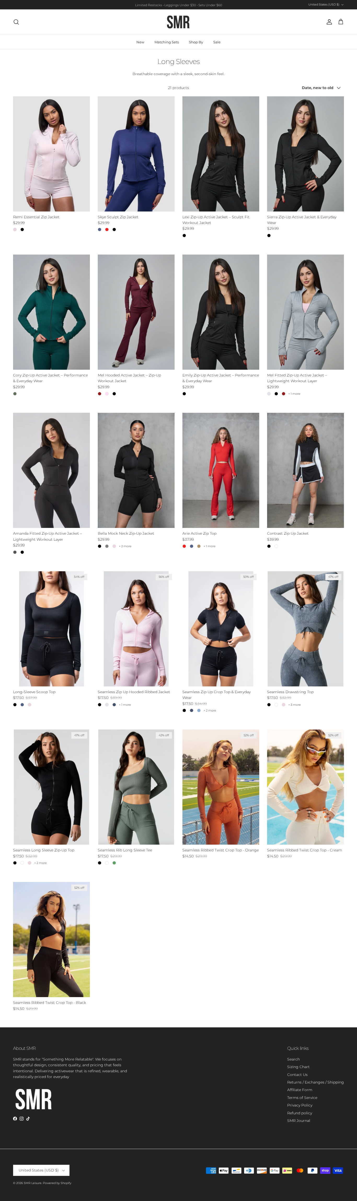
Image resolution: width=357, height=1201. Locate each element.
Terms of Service (302, 1097)
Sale (217, 42)
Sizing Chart (298, 1066)
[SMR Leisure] (178, 22)
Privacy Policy (299, 1105)
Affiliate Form (299, 1089)
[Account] (328, 22)
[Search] (16, 22)
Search (293, 1059)
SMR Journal (298, 1120)
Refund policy (299, 1113)
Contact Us (297, 1074)
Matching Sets (166, 42)
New (140, 42)
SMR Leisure (33, 1183)
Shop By (196, 42)
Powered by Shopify (57, 1183)
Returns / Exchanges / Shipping (315, 1082)
